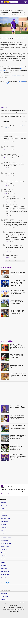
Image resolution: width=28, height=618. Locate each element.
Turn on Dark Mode (14, 611)
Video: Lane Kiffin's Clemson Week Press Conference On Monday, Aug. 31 (17, 417)
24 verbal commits (17, 75)
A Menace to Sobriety (8, 136)
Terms (22, 607)
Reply (5, 141)
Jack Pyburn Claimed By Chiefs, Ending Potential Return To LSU (16, 356)
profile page (22, 81)
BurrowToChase (7, 180)
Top (22, 121)
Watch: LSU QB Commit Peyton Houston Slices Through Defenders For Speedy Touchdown (16, 447)
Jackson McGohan (16, 37)
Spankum (6, 172)
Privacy (5, 607)
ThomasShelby (7, 162)
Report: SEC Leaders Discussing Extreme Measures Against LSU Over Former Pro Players (18, 347)
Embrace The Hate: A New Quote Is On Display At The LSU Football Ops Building (18, 272)
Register (6, 127)
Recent (25, 121)
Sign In (23, 125)
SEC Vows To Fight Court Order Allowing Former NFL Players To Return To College (18, 293)
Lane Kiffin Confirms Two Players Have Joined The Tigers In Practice (17, 311)
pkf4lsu (7, 196)
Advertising (11, 607)
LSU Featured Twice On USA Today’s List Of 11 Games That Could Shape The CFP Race (18, 427)
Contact (18, 607)
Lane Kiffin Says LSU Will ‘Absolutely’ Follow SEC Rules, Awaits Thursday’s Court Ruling (18, 457)
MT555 (7, 253)
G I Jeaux (6, 146)
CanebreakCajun (9, 244)
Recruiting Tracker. (7, 83)
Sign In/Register (23, 603)
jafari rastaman (7, 154)
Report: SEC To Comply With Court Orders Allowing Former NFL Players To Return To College (18, 283)
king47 (7, 230)
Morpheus (6, 219)
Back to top (3, 603)
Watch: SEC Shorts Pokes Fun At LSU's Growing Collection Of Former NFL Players (18, 437)
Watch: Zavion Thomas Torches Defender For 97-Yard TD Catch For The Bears (17, 302)
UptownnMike (9, 204)
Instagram (13, 493)
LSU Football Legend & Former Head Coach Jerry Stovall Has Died (18, 375)
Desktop (15, 605)
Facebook (3, 493)
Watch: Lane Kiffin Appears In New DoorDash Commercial (18, 406)
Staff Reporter (5, 14)
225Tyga (6, 189)
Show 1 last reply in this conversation (14, 260)
